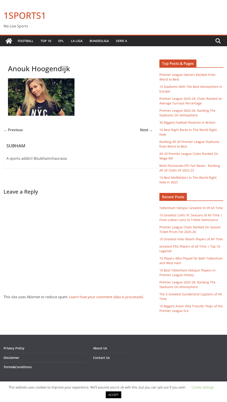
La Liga (76, 41)
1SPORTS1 (25, 15)
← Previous (13, 129)
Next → (146, 129)
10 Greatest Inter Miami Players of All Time (191, 239)
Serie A (121, 41)
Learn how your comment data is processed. (106, 296)
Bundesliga (99, 41)
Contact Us (101, 358)
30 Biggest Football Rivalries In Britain (187, 122)
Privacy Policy (14, 348)
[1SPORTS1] (9, 41)
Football (25, 41)
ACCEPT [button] (113, 395)
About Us (100, 348)
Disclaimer (11, 358)
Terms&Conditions (18, 367)
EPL (61, 41)
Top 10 (46, 41)
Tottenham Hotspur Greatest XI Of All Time (191, 208)
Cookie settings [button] (203, 387)
